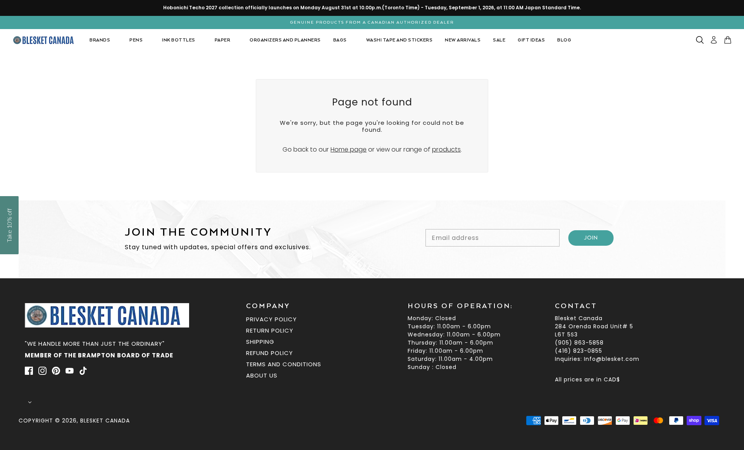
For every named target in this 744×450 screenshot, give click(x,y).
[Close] (480, 141)
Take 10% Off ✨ (372, 291)
